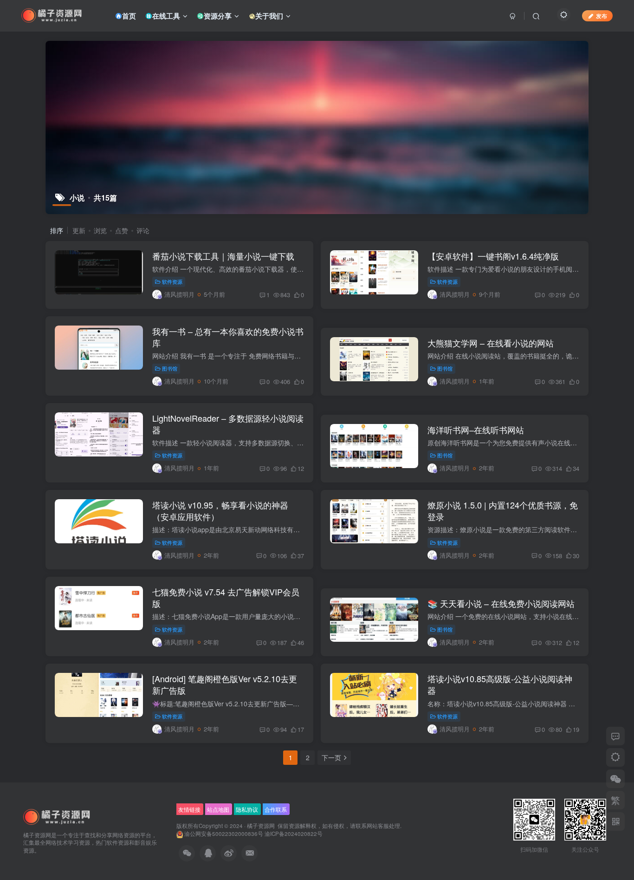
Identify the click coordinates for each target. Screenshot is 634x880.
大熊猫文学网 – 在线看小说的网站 (490, 343)
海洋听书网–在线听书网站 (475, 430)
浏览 (100, 230)
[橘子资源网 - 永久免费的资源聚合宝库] (57, 816)
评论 (142, 230)
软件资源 (172, 281)
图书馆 (169, 368)
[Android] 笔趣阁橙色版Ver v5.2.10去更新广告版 (224, 684)
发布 (601, 16)
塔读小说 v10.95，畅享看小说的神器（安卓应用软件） (220, 510)
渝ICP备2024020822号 (294, 833)
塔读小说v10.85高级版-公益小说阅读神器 (499, 684)
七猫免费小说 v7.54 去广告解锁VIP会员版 (225, 597)
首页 (129, 16)
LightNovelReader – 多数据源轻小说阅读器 (228, 424)
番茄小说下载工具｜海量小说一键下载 (223, 256)
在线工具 (166, 16)
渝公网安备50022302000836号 (223, 833)
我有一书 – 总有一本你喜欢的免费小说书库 (228, 337)
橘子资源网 (261, 825)
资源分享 (218, 16)
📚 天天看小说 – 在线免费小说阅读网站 (501, 603)
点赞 (121, 230)
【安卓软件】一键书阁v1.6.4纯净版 (493, 256)
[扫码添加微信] (615, 778)
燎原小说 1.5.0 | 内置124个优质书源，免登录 (502, 510)
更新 (78, 230)
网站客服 (378, 825)
